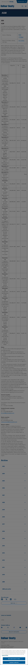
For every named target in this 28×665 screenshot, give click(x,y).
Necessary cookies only (13, 662)
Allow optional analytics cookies (14, 658)
